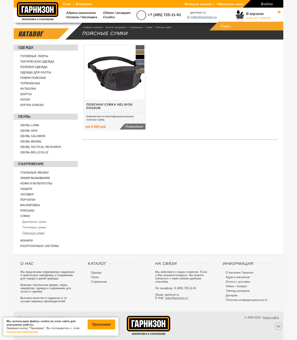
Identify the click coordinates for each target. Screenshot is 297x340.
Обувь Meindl (31, 141)
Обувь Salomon (32, 136)
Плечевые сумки (34, 227)
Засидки (26, 194)
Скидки (107, 17)
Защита (26, 189)
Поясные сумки (33, 233)
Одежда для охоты (35, 72)
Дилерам (230, 295)
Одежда (25, 47)
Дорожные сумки (34, 221)
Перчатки (27, 199)
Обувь (24, 116)
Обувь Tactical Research (40, 147)
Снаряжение (31, 164)
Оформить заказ (230, 4)
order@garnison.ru (204, 17)
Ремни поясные (33, 78)
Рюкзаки (27, 210)
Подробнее (134, 126)
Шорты (26, 94)
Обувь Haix (29, 130)
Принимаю (101, 324)
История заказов (198, 4)
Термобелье (30, 83)
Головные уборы (34, 56)
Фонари (26, 240)
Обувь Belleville (34, 152)
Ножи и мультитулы (36, 183)
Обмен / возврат (115, 13)
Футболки (28, 88)
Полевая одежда (33, 67)
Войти (267, 4)
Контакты (84, 4)
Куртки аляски (31, 105)
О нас (67, 4)
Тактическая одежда (37, 61)
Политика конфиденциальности (245, 300)
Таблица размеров (236, 290)
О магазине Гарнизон (238, 272)
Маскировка (30, 205)
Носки (25, 99)
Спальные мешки (34, 172)
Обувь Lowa (29, 125)
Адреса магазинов (79, 13)
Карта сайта (271, 317)
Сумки (25, 216)
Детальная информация (22, 331)
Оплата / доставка (80, 17)
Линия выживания (35, 178)
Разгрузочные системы (39, 246)
